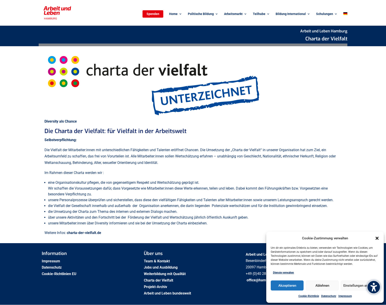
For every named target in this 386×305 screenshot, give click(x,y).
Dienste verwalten (283, 272)
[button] (377, 238)
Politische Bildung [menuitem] (201, 14)
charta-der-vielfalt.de (84, 233)
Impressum (345, 296)
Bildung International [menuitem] (291, 14)
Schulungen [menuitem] (324, 14)
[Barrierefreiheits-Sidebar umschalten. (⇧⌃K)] (373, 287)
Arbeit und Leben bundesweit (167, 293)
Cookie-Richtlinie (308, 296)
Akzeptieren (287, 286)
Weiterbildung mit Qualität (165, 274)
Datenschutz (328, 296)
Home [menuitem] (173, 14)
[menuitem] (345, 19)
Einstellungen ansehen (360, 286)
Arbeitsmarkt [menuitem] (233, 14)
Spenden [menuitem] (153, 14)
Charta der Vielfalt (159, 280)
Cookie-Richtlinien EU (59, 274)
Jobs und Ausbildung (161, 267)
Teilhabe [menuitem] (259, 14)
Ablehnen (322, 286)
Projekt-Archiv (155, 287)
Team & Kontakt (157, 261)
